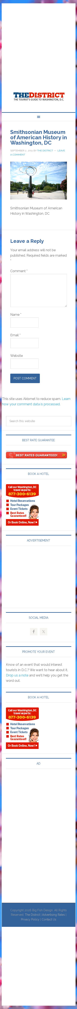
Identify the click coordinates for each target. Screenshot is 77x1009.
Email (15, 335)
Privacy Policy (30, 919)
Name (15, 315)
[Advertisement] (38, 42)
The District (32, 914)
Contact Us (49, 919)
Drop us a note (17, 675)
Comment (19, 271)
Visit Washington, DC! (38, 95)
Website (16, 356)
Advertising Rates (53, 914)
